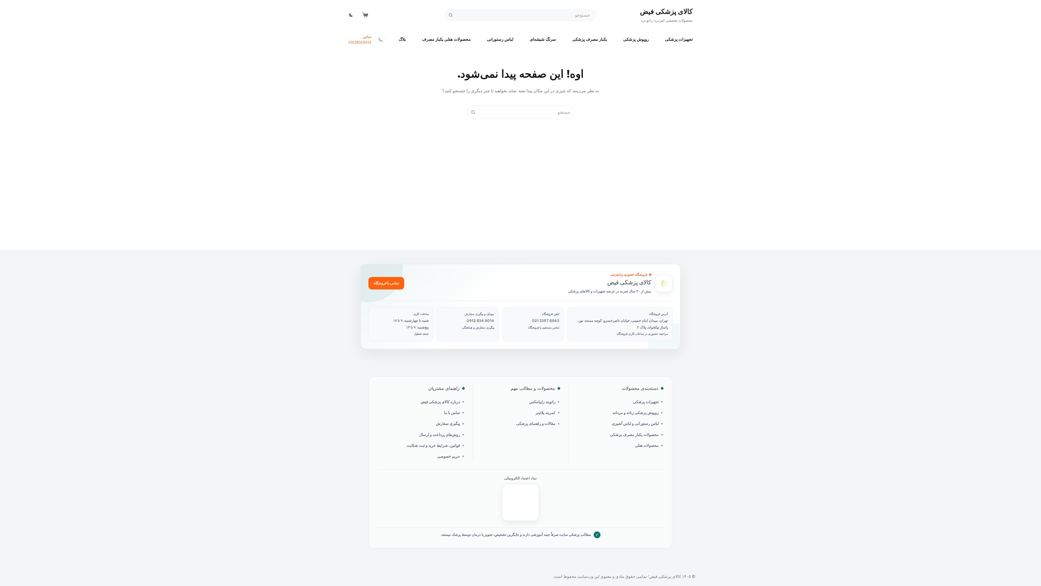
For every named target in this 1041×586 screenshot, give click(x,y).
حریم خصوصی (448, 456)
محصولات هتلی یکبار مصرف (446, 39)
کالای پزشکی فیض (666, 11)
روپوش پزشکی (636, 39)
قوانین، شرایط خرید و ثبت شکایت (433, 445)
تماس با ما (452, 412)
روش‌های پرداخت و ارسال (439, 434)
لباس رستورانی (500, 39)
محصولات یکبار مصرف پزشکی (634, 434)
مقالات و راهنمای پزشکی (535, 423)
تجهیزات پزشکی (679, 39)
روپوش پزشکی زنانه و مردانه (636, 412)
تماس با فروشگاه (386, 283)
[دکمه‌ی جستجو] (451, 15)
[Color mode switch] (351, 15)
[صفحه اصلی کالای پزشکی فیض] (664, 283)
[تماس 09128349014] (380, 39)
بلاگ (402, 39)
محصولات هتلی (647, 445)
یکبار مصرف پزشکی (589, 39)
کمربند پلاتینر (545, 412)
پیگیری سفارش (448, 423)
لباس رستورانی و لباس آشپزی (635, 423)
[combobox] (527, 112)
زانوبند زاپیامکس (542, 402)
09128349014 (359, 42)
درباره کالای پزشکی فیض (440, 402)
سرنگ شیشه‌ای (543, 39)
